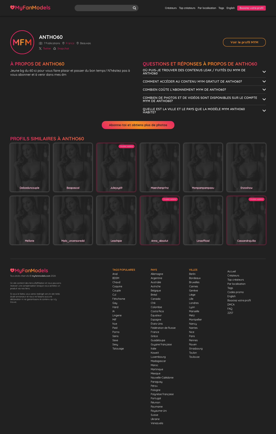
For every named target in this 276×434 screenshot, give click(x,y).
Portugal (156, 398)
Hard (115, 307)
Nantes (193, 327)
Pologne (155, 390)
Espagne (156, 319)
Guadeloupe (158, 340)
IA (113, 311)
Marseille (194, 311)
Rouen (193, 344)
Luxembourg (158, 356)
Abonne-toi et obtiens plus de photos (138, 125)
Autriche (156, 286)
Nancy (193, 323)
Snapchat (63, 48)
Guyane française (161, 344)
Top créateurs (187, 8)
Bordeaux (195, 278)
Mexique (155, 373)
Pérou (154, 385)
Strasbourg (196, 348)
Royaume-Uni (159, 410)
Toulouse (194, 356)
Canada (155, 298)
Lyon (192, 307)
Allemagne (157, 274)
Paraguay (156, 381)
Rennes (193, 340)
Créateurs (171, 8)
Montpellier (195, 319)
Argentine (156, 278)
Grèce (154, 336)
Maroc (154, 365)
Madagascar (158, 361)
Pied (114, 327)
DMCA (230, 304)
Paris (192, 336)
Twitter (47, 48)
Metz (192, 315)
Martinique (157, 369)
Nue (114, 323)
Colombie (156, 307)
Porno (115, 332)
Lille (191, 298)
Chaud (116, 282)
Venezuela (157, 423)
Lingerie (117, 315)
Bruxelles (194, 282)
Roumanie (157, 406)
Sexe (115, 340)
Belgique (156, 290)
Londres (194, 303)
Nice (191, 332)
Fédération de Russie (163, 327)
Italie (153, 348)
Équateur (156, 315)
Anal (115, 274)
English (230, 8)
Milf (114, 319)
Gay (114, 303)
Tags (221, 8)
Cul (114, 294)
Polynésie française (162, 394)
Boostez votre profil (251, 8)
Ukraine (155, 419)
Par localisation (207, 8)
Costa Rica (157, 311)
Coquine (117, 286)
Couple (116, 290)
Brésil (154, 294)
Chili (153, 303)
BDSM (115, 278)
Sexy (115, 344)
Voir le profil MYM (244, 42)
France (70, 43)
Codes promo (235, 292)
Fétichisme (118, 298)
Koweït (155, 352)
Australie (156, 282)
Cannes (193, 286)
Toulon (193, 352)
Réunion (155, 402)
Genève (193, 290)
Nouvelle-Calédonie (162, 377)
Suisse (154, 414)
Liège (192, 294)
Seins (115, 336)
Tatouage (118, 348)
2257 (230, 312)
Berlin (192, 274)
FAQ (229, 308)
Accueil (231, 271)
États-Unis (157, 323)
